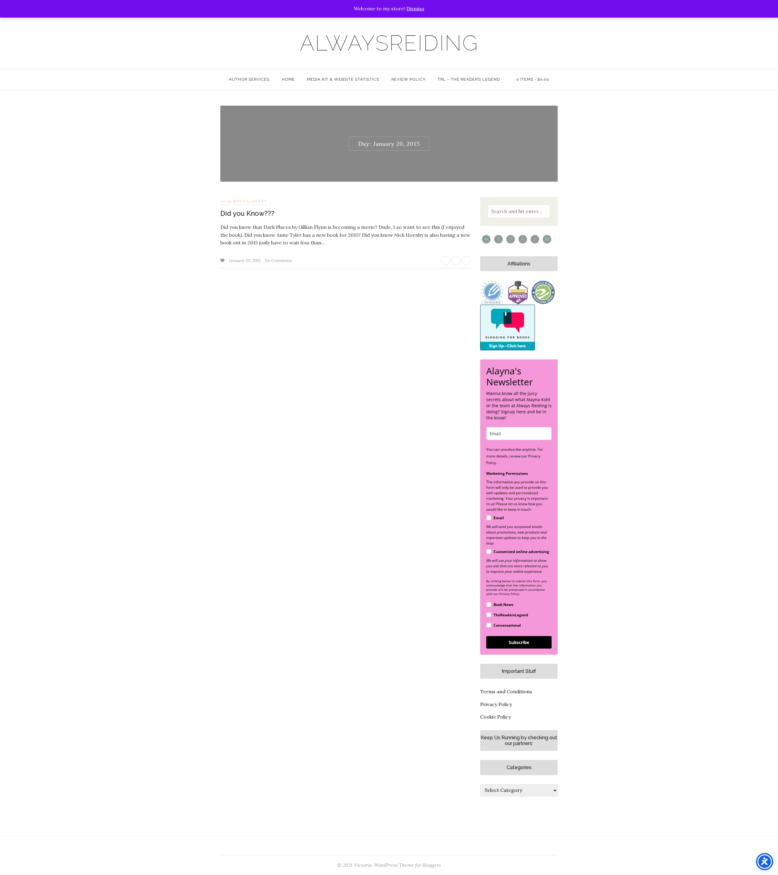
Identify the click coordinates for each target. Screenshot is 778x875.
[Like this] (223, 260)
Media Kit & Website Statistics (343, 79)
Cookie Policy (495, 717)
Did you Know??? (247, 213)
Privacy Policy (496, 704)
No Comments (278, 260)
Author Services (249, 79)
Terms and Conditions (506, 691)
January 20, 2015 (245, 260)
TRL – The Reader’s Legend (469, 79)
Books (242, 201)
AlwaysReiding (389, 42)
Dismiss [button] (415, 8)
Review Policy (408, 79)
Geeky (259, 201)
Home (288, 79)
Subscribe (519, 642)
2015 (225, 201)
